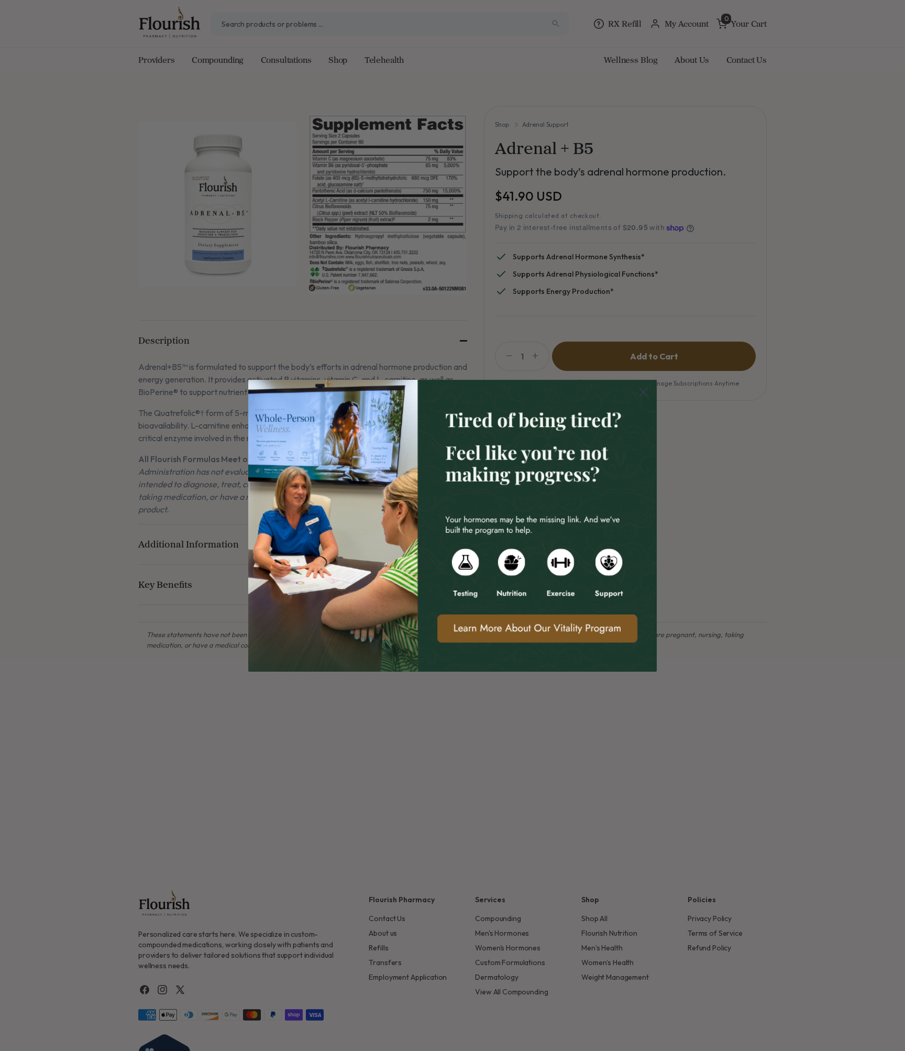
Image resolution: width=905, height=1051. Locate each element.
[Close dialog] (643, 392)
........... (452, 525)
